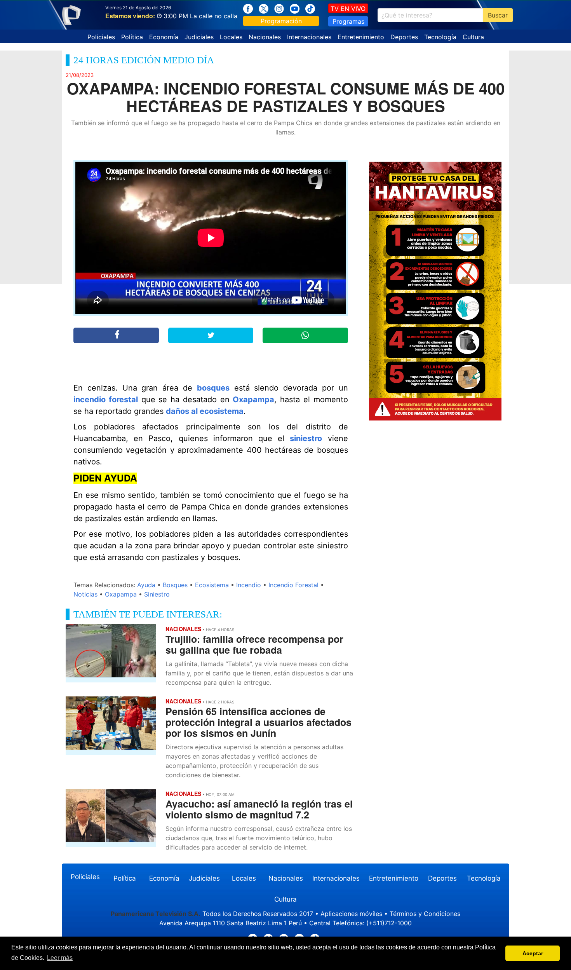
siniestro (306, 438)
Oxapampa (253, 399)
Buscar (498, 15)
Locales (231, 37)
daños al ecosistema (205, 411)
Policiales (101, 37)
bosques (213, 388)
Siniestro (157, 594)
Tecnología (440, 37)
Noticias (85, 594)
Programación (281, 21)
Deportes (404, 37)
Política (132, 37)
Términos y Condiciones (425, 914)
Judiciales (199, 37)
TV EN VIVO (348, 8)
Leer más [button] (60, 957)
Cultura (473, 37)
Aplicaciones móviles (351, 914)
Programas (348, 21)
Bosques (175, 585)
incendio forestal (105, 399)
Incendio (248, 585)
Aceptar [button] (532, 953)
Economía (163, 37)
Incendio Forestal (293, 585)
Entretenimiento (361, 37)
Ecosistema (212, 585)
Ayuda (146, 585)
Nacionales (265, 37)
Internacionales (309, 37)
